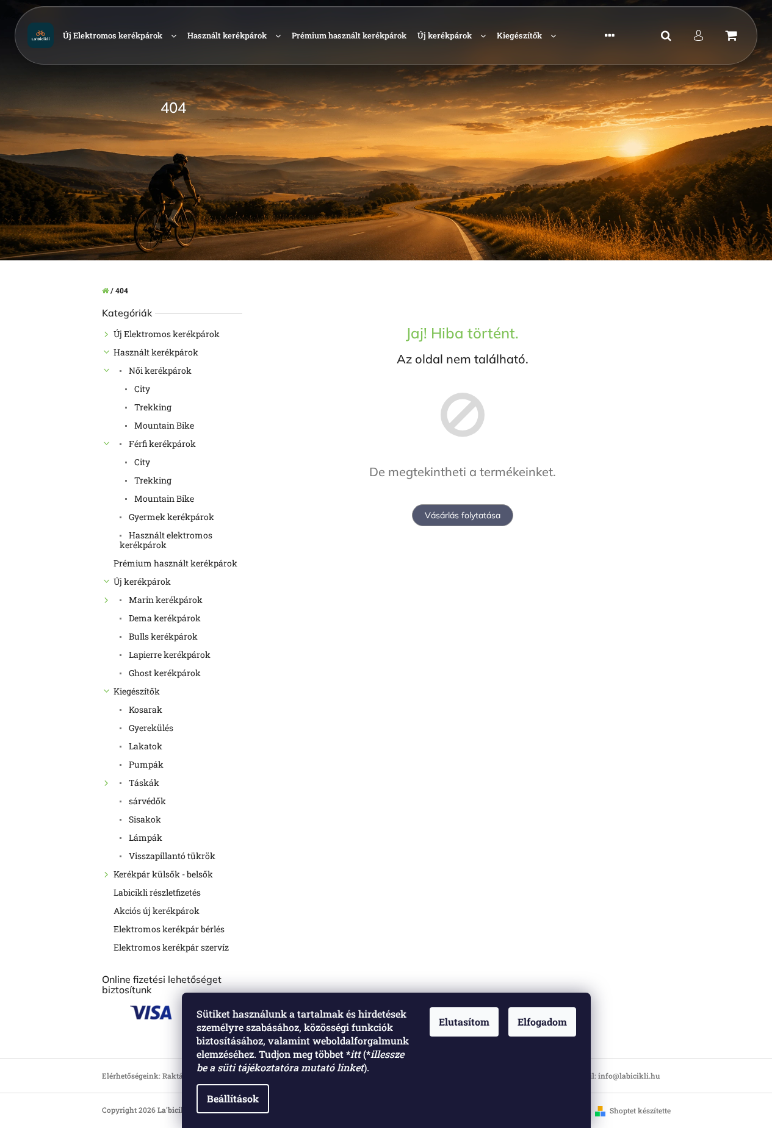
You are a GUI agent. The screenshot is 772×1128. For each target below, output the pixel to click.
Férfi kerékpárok (161, 443)
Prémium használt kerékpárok (175, 563)
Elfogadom (542, 1021)
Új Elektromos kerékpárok (167, 334)
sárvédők (146, 801)
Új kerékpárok (142, 581)
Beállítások (233, 1098)
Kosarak (144, 709)
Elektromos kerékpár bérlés (169, 929)
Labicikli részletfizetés (157, 892)
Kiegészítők (137, 691)
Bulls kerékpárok (162, 636)
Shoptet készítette (640, 1110)
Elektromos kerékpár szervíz (171, 947)
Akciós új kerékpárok (157, 910)
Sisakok (144, 819)
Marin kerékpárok (165, 599)
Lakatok (144, 746)
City (141, 388)
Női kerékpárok (159, 370)
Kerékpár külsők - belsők (163, 874)
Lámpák (144, 837)
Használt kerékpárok (156, 352)
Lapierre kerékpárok (169, 654)
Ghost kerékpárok (164, 673)
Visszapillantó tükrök (171, 856)
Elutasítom (464, 1021)
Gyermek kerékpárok (170, 517)
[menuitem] (119, 36)
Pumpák (145, 764)
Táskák (143, 782)
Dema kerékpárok (164, 618)
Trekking (151, 407)
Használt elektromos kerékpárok (166, 540)
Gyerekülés (150, 728)
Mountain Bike (163, 425)
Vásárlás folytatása (462, 515)
